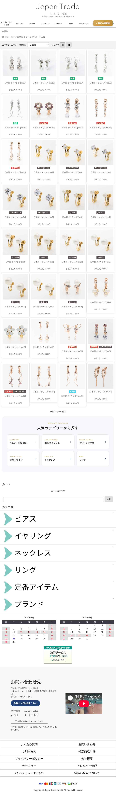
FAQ (71, 23)
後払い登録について (87, 773)
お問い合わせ (84, 23)
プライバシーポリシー (29, 758)
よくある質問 (29, 744)
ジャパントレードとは (6, 23)
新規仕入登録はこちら (25, 703)
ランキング (45, 23)
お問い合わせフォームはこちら (30, 721)
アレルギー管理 (87, 765)
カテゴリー (29, 765)
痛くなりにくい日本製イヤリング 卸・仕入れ (23, 37)
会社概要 (87, 758)
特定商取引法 (87, 751)
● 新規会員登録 (103, 23)
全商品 (5, 31)
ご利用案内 (58, 23)
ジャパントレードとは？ (29, 773)
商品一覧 (19, 23)
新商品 (32, 23)
